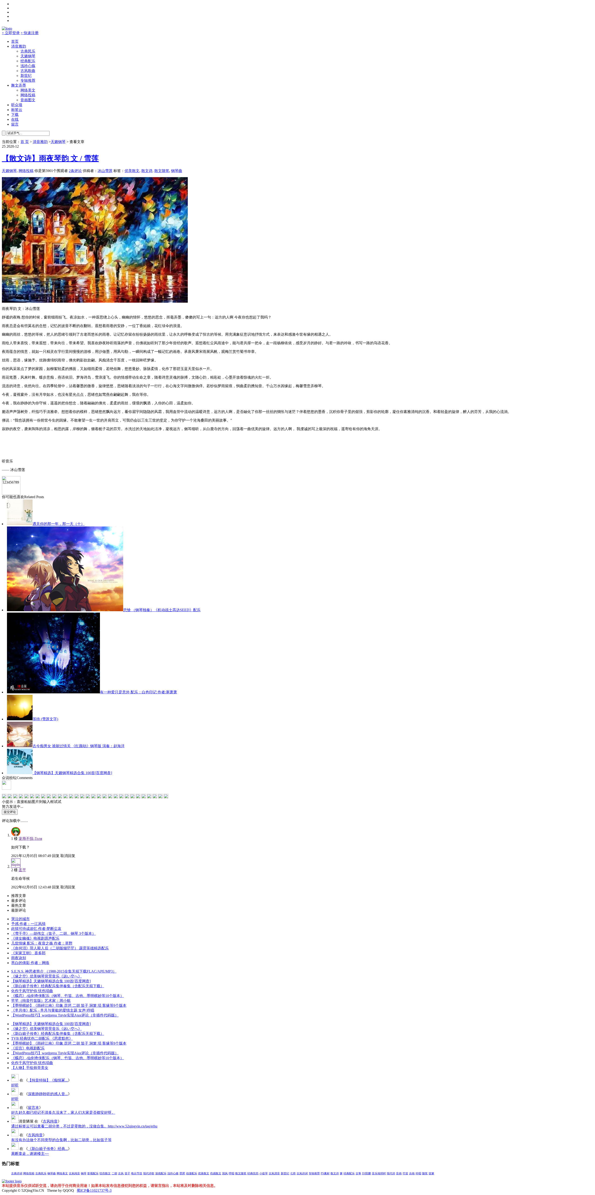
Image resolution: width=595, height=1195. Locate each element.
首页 (15, 41)
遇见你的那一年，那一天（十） (59, 524)
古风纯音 (50, 1121)
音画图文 (27, 100)
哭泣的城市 (20, 919)
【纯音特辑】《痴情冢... (48, 1080)
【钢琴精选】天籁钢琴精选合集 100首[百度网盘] (72, 773)
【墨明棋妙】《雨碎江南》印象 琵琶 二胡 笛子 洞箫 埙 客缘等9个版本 (68, 1005)
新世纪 (26, 76)
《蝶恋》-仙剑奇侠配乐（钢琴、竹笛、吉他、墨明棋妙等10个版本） (67, 996)
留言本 (33, 1108)
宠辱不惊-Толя (30, 839)
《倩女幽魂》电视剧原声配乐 (35, 938)
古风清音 (274, 1173)
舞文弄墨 (18, 85)
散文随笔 (161, 171)
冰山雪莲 (105, 171)
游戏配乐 (160, 1173)
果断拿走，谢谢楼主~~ (30, 1154)
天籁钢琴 (27, 56)
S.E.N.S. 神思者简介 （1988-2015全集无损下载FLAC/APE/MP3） (63, 971)
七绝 (293, 1173)
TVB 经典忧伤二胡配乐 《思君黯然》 (42, 1038)
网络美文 (27, 90)
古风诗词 (302, 1173)
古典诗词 (16, 1173)
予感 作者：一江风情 (28, 924)
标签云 (16, 110)
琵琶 (182, 1173)
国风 (225, 1173)
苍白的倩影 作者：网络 (30, 963)
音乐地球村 (379, 1173)
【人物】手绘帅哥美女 (29, 1068)
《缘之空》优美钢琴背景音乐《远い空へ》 (46, 976)
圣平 (22, 870)
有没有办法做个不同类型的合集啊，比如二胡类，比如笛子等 (61, 1140)
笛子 (127, 1173)
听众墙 (16, 105)
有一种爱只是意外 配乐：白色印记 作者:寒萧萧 (138, 692)
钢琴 (83, 1173)
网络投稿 (27, 95)
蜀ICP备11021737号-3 (94, 1190)
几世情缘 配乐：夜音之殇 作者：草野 (42, 943)
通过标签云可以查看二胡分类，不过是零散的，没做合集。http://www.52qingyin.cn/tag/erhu (84, 1126)
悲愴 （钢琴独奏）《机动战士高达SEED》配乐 (162, 610)
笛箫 (431, 1173)
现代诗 (391, 1173)
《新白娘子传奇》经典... (48, 1149)
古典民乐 (27, 51)
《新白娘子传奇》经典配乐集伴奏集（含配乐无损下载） (57, 986)
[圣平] (15, 866)
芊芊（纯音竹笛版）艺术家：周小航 (41, 1001)
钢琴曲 (176, 171)
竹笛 (405, 1173)
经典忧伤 (252, 1173)
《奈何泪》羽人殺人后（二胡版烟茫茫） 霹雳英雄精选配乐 (60, 948)
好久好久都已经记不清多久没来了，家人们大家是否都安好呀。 (63, 1112)
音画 (399, 1173)
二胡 (114, 1173)
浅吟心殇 (27, 66)
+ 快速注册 (30, 33)
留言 (15, 124)
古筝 (358, 1173)
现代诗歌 (148, 1173)
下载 (15, 115)
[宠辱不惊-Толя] (15, 835)
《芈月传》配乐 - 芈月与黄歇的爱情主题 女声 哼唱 (52, 1010)
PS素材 (325, 1173)
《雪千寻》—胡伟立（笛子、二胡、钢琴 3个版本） (53, 933)
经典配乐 (27, 61)
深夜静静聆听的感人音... (48, 1094)
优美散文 (132, 171)
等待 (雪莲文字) (45, 719)
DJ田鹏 (366, 1173)
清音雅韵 (18, 46)
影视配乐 (93, 1173)
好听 (15, 1085)
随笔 (425, 1173)
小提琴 (263, 1173)
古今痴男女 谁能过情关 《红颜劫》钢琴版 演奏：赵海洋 (79, 746)
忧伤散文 (105, 1173)
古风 (121, 1173)
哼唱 (231, 1173)
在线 (15, 119)
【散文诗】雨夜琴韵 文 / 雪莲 (50, 158)
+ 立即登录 (11, 33)
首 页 (24, 142)
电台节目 (136, 1173)
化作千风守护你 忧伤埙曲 (32, 991)
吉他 (412, 1173)
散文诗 (146, 171)
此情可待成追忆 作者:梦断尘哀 (36, 929)
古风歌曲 (27, 71)
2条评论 (75, 171)
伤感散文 (215, 1173)
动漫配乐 (191, 1173)
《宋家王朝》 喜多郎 (28, 953)
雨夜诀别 (18, 958)
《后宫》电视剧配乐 (28, 1048)
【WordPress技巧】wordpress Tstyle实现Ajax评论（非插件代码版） (65, 1015)
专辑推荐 (27, 80)
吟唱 (418, 1173)
